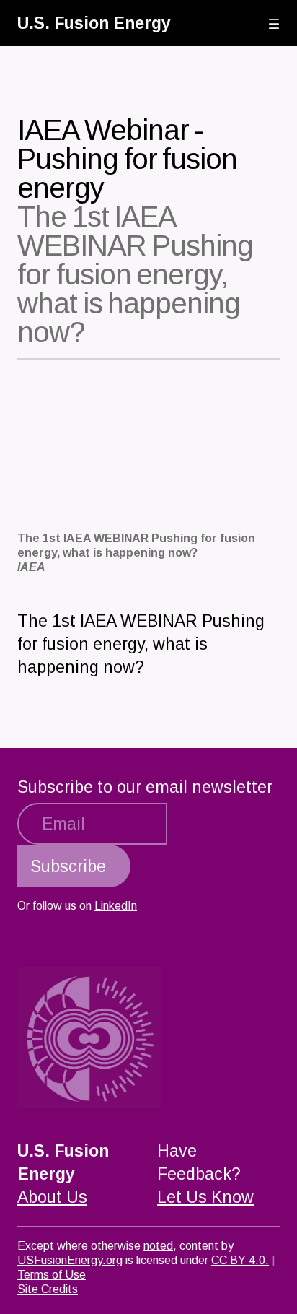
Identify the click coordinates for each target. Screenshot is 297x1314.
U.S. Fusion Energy (94, 23)
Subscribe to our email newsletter (144, 787)
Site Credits (47, 1289)
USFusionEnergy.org (70, 1260)
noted (158, 1246)
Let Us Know (205, 1197)
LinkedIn (115, 906)
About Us (52, 1197)
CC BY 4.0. (240, 1260)
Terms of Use (51, 1275)
